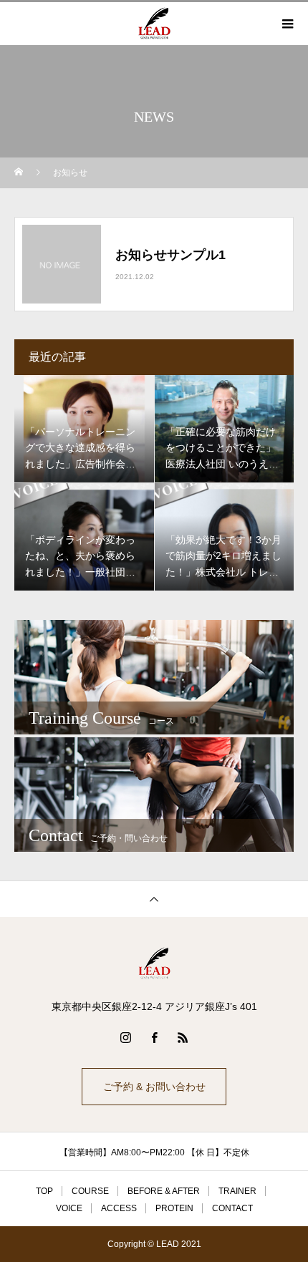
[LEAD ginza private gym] (154, 963)
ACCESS (119, 1208)
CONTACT (232, 1208)
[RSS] (182, 1037)
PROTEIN (174, 1208)
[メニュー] (286, 23)
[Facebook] (154, 1037)
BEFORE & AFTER (163, 1191)
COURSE (90, 1191)
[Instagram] (125, 1037)
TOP (44, 1191)
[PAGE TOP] (154, 898)
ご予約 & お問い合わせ (154, 1086)
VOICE (69, 1208)
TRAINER (237, 1191)
